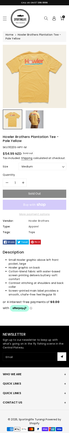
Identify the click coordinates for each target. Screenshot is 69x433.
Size (5, 166)
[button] (6, 18)
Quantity (9, 175)
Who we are (12, 374)
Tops (32, 232)
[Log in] (54, 18)
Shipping (26, 158)
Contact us (12, 402)
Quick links (12, 383)
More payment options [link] (34, 214)
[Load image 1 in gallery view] (12, 119)
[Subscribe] (61, 356)
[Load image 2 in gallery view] (34, 119)
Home (9, 34)
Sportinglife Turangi (32, 419)
